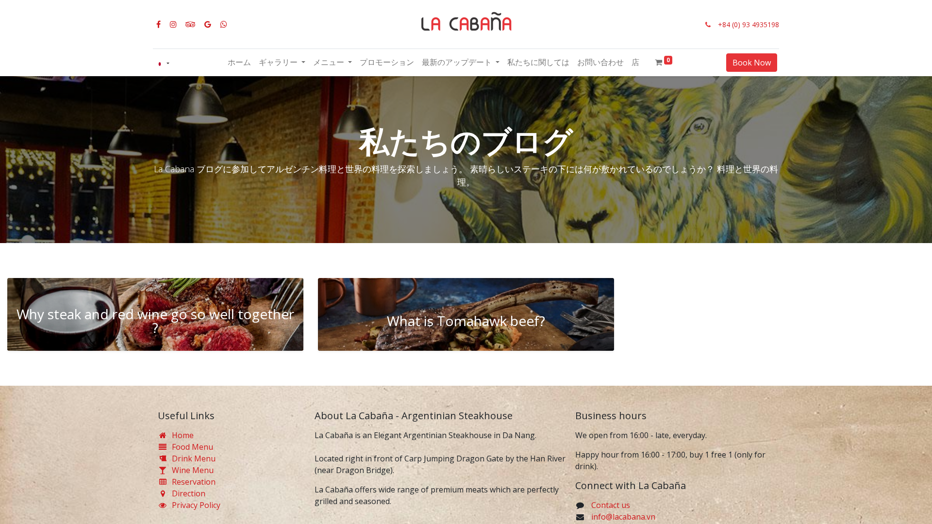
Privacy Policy (196, 505)
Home (183, 435)
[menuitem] (239, 62)
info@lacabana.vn (623, 516)
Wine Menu (193, 470)
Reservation (194, 481)
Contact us (610, 505)
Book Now (751, 62)
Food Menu (193, 447)
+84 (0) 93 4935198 (748, 24)
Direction (188, 493)
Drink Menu (194, 458)
